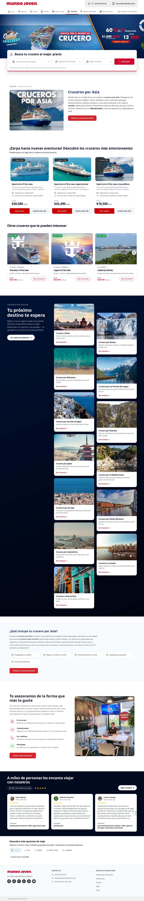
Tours (28, 850)
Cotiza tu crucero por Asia (82, 118)
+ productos (68, 850)
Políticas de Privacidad (104, 875)
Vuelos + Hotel (53, 850)
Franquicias (100, 879)
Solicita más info (39, 211)
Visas (98, 890)
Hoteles (39, 850)
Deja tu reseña (127, 787)
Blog (97, 886)
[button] (134, 253)
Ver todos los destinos (21, 337)
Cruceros (13, 86)
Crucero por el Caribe (20, 857)
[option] (72, 40)
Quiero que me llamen (22, 755)
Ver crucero (19, 211)
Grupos (98, 882)
